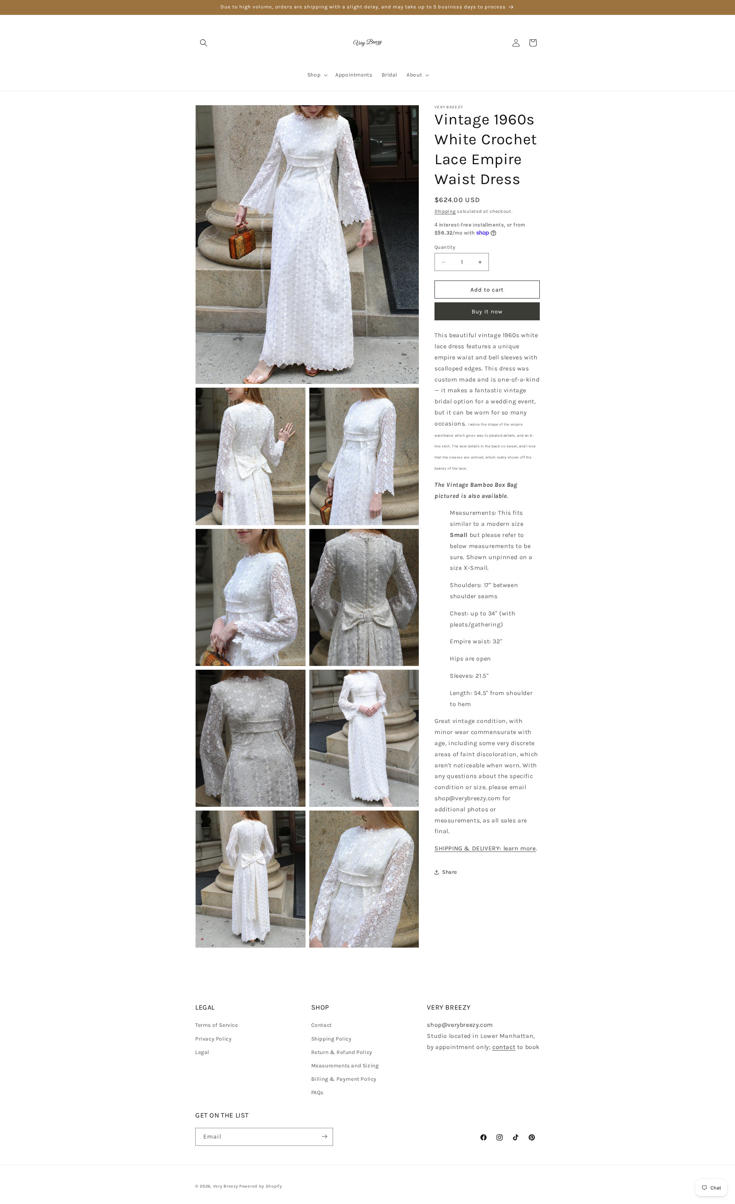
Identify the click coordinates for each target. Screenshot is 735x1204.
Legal (202, 1052)
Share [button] (449, 872)
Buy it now (487, 311)
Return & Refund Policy (341, 1052)
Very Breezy (225, 1186)
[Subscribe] (324, 1136)
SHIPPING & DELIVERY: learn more (485, 848)
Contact (321, 1025)
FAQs (317, 1093)
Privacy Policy (213, 1039)
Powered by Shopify (260, 1186)
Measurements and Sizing (345, 1065)
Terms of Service (216, 1025)
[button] (203, 42)
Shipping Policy (331, 1039)
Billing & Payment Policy (344, 1079)
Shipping (445, 211)
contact (503, 1047)
